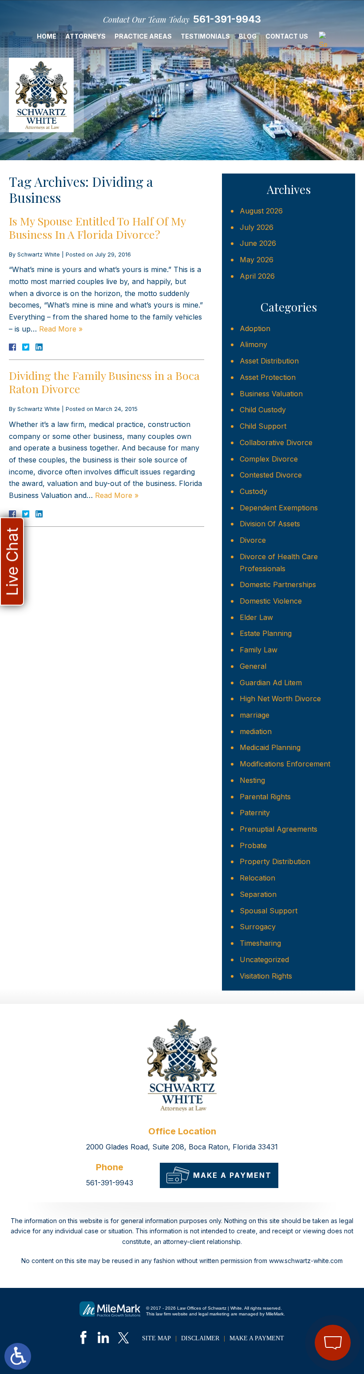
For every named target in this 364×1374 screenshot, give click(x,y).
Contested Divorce (271, 474)
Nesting (252, 780)
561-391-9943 (227, 19)
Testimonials (205, 36)
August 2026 (261, 210)
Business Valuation (271, 393)
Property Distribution (275, 861)
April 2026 (257, 276)
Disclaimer (200, 1338)
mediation (256, 731)
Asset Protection (268, 377)
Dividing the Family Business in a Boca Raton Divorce (104, 382)
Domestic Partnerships (278, 584)
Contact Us (286, 36)
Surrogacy (258, 926)
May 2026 (256, 259)
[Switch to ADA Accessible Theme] (17, 1356)
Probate (253, 845)
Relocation (257, 877)
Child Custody (263, 409)
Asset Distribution (269, 360)
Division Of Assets (270, 523)
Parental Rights (265, 796)
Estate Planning (266, 633)
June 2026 (258, 243)
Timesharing (260, 943)
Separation (258, 894)
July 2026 (256, 227)
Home (46, 36)
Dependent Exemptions (279, 507)
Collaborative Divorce (276, 442)
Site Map (156, 1338)
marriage (254, 715)
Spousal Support (268, 910)
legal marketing (213, 1313)
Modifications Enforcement (285, 763)
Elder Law (256, 617)
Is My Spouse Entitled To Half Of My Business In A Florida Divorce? (97, 227)
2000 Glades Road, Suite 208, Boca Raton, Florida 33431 (182, 1146)
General (253, 666)
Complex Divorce (269, 458)
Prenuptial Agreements (278, 829)
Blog (248, 36)
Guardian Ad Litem (271, 682)
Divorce (253, 540)
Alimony (253, 344)
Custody (253, 491)
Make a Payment (232, 1175)
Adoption (255, 328)
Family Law (258, 649)
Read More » (61, 328)
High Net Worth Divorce (280, 698)
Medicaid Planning (270, 747)
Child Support (263, 426)
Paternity (255, 812)
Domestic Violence (271, 600)
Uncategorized (264, 959)
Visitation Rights (266, 975)
